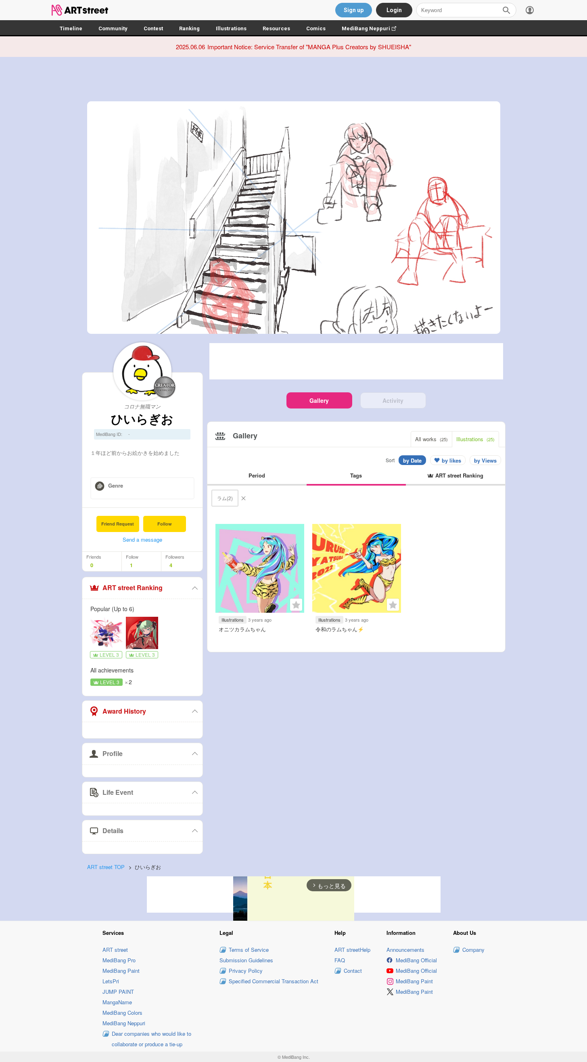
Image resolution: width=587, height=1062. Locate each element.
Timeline (71, 28)
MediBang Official (416, 960)
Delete (243, 498)
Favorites (296, 605)
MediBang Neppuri (373, 28)
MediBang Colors (122, 1012)
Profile (112, 753)
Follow (164, 524)
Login (394, 10)
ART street (115, 949)
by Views (485, 460)
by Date (412, 460)
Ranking (189, 28)
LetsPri (110, 981)
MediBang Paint (121, 970)
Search (506, 10)
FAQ (339, 960)
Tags (356, 475)
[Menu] (530, 10)
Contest (153, 28)
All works (431, 439)
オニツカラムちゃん (242, 629)
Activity (392, 400)
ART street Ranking (132, 587)
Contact (353, 970)
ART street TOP (106, 867)
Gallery (319, 400)
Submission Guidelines (246, 960)
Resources (276, 28)
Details (112, 830)
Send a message (142, 539)
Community (112, 28)
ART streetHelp (352, 949)
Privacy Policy (246, 970)
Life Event (117, 792)
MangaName (117, 1002)
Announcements (405, 949)
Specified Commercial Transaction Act (273, 981)
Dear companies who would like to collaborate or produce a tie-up (151, 1039)
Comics (316, 28)
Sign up (353, 10)
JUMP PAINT (118, 991)
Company (473, 949)
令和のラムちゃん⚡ (339, 629)
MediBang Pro (119, 960)
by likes (451, 460)
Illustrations (231, 28)
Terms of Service (249, 949)
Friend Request (117, 524)
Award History (124, 711)
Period (257, 475)
